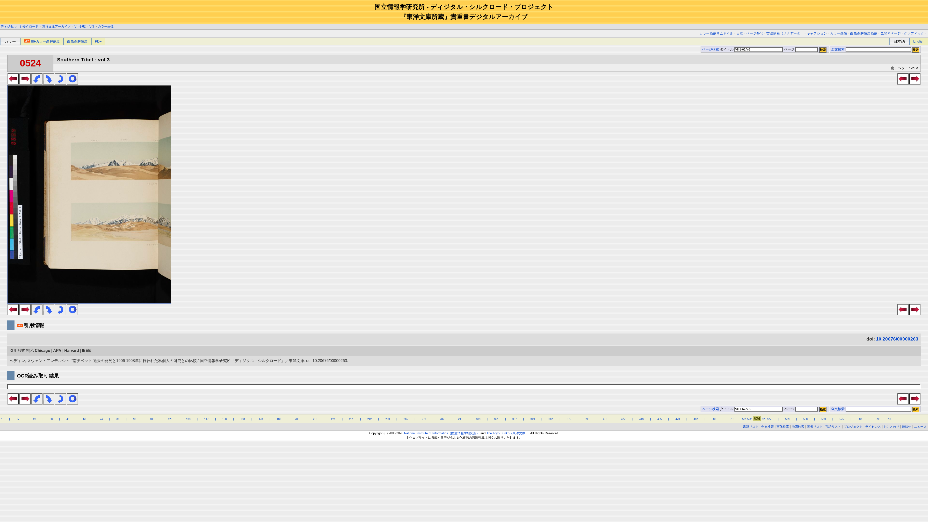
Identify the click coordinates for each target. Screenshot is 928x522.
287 (442, 419)
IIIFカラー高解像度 (45, 41)
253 (387, 419)
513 (732, 419)
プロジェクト (853, 426)
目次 (739, 33)
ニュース (920, 426)
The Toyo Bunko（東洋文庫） (507, 433)
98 (134, 419)
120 (170, 419)
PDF (98, 41)
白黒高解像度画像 (863, 33)
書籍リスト (751, 426)
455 (659, 419)
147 (206, 419)
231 (351, 419)
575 (842, 419)
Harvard (71, 350)
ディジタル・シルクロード (19, 26)
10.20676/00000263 (897, 338)
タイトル (727, 49)
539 (787, 419)
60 (84, 419)
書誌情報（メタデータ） (785, 33)
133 (188, 419)
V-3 (91, 26)
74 (101, 419)
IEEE (86, 350)
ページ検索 (710, 49)
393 (587, 419)
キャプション (817, 33)
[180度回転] (60, 83)
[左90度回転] (37, 83)
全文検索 (838, 49)
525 (764, 419)
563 (823, 419)
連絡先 (906, 426)
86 (117, 419)
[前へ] (13, 83)
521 (744, 419)
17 (17, 419)
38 (51, 419)
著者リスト (815, 426)
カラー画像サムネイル (716, 33)
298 (460, 419)
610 (889, 419)
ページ (789, 49)
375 (569, 419)
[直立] (72, 83)
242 (369, 419)
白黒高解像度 (77, 41)
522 (749, 419)
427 (623, 419)
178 (261, 419)
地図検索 (798, 426)
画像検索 (782, 426)
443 (641, 419)
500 (714, 419)
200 (297, 419)
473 (677, 419)
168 (242, 419)
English (918, 41)
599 (878, 419)
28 (34, 419)
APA (57, 350)
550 (805, 419)
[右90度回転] (48, 83)
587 (860, 419)
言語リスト (833, 426)
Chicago (42, 350)
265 (406, 419)
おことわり (891, 426)
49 (67, 419)
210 (315, 419)
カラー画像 (106, 26)
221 (333, 419)
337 (514, 419)
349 (532, 419)
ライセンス (873, 426)
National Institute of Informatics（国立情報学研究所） (441, 433)
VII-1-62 (80, 26)
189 (279, 419)
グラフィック (914, 33)
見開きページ (890, 33)
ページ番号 (754, 33)
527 (769, 419)
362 (551, 419)
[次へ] (25, 83)
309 (478, 419)
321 (496, 419)
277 (424, 419)
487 (696, 419)
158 (224, 419)
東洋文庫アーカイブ (56, 26)
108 (152, 419)
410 (605, 419)
